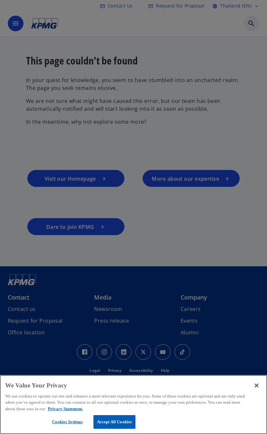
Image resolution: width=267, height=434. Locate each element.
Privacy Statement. (65, 408)
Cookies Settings (67, 421)
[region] (133, 404)
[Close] (256, 385)
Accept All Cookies (114, 421)
